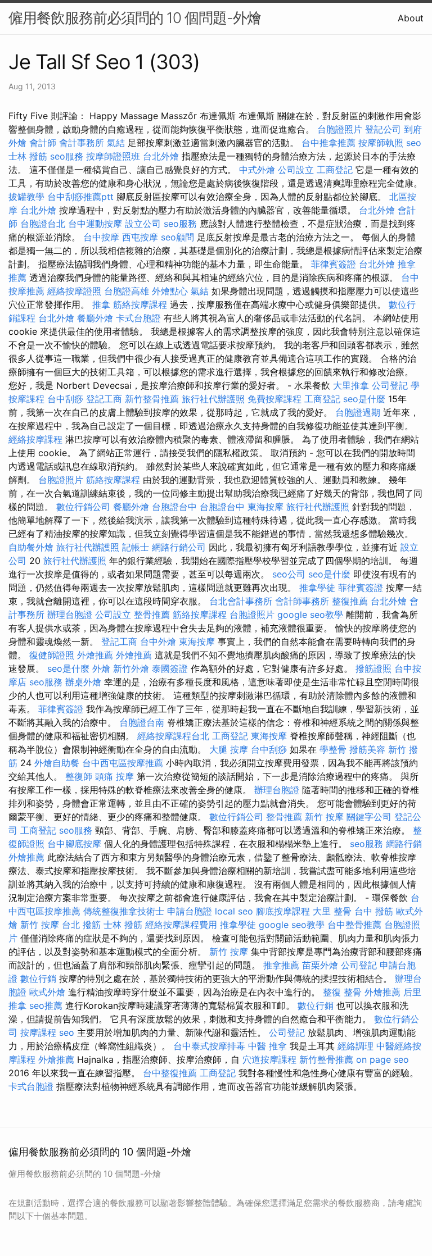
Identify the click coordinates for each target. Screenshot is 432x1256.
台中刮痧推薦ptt (80, 196)
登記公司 (383, 129)
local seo (234, 911)
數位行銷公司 (83, 506)
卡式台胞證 (138, 318)
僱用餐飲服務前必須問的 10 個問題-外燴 (134, 17)
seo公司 (288, 574)
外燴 (101, 668)
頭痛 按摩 (114, 776)
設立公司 (143, 223)
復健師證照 (51, 655)
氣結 (116, 142)
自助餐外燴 (30, 547)
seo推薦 (45, 1005)
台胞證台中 (174, 506)
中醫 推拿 (267, 1046)
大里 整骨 (332, 911)
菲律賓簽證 (333, 264)
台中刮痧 (65, 398)
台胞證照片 (339, 129)
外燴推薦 (95, 655)
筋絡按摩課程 (140, 304)
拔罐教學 (26, 196)
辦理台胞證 (69, 614)
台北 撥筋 (81, 924)
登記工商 (104, 398)
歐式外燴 (47, 992)
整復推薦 (350, 601)
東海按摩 (266, 506)
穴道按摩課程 (269, 1059)
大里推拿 (351, 385)
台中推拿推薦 (329, 142)
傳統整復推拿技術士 (123, 911)
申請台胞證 (189, 911)
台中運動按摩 (95, 223)
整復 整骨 (342, 992)
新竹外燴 (131, 668)
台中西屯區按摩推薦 (122, 762)
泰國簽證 (170, 668)
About (411, 18)
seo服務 (66, 156)
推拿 (101, 304)
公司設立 (296, 169)
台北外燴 (161, 156)
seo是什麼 (364, 398)
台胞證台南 (141, 722)
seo (413, 142)
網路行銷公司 (179, 547)
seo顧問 (177, 237)
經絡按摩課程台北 (173, 735)
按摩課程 (38, 1032)
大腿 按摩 (228, 749)
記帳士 (135, 547)
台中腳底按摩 (74, 843)
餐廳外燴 (95, 318)
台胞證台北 (42, 223)
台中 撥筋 (373, 911)
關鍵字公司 (369, 816)
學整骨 (333, 749)
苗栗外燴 (320, 965)
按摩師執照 (380, 142)
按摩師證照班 (113, 156)
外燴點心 (170, 291)
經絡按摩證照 (74, 291)
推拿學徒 (317, 587)
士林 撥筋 (27, 156)
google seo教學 (310, 614)
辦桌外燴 (83, 682)
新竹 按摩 (324, 816)
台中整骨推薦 (354, 924)
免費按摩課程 (275, 398)
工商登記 (335, 169)
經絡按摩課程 (35, 439)
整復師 (78, 776)
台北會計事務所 (240, 601)
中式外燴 (257, 169)
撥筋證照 (374, 668)
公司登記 (390, 385)
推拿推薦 (281, 965)
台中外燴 (158, 641)
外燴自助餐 (56, 762)
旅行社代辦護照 (213, 398)
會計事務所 (81, 142)
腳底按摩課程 (283, 911)
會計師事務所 (302, 601)
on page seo (382, 1059)
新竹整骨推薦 (152, 398)
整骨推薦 (152, 614)
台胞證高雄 (126, 291)
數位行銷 (38, 978)
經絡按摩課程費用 (181, 924)
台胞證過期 (357, 412)
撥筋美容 (367, 749)
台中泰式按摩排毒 (209, 1046)
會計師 (42, 142)
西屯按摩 (140, 237)
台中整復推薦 (170, 1072)
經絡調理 (356, 1046)
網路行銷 (404, 843)
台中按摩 (101, 237)
